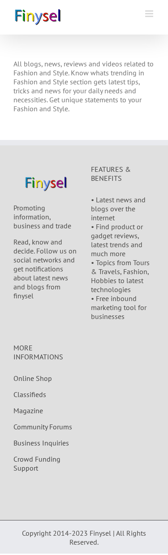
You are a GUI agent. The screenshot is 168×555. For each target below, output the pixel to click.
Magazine (28, 410)
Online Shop (32, 378)
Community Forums (42, 426)
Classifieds (29, 394)
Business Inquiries (41, 442)
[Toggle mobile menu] (150, 13)
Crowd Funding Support (36, 463)
